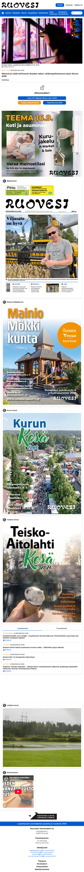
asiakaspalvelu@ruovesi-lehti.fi (42, 850)
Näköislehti (43, 13)
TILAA (59, 5)
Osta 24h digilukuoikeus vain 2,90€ (42, 98)
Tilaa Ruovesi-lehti (54, 103)
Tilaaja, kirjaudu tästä (30, 103)
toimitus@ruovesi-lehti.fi (42, 854)
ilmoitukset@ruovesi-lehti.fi (42, 852)
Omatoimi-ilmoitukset (63, 13)
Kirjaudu (69, 5)
